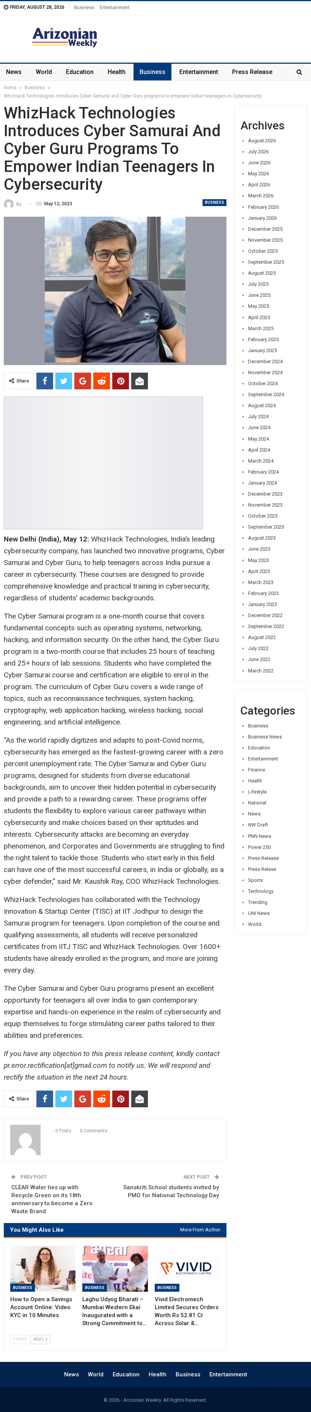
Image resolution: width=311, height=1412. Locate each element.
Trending (257, 902)
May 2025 (258, 306)
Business (84, 7)
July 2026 (258, 151)
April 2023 (259, 571)
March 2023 (260, 582)
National (257, 803)
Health (117, 72)
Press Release (252, 72)
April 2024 (259, 450)
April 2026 (259, 184)
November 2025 (265, 240)
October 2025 (263, 251)
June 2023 (259, 549)
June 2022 (259, 659)
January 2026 (262, 218)
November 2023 (265, 505)
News (14, 72)
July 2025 (258, 284)
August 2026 (262, 140)
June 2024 (259, 427)
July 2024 (258, 416)
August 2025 (262, 273)
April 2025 (259, 317)
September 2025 (266, 262)
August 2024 (262, 405)
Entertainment (115, 7)
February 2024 (263, 472)
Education (80, 72)
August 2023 (262, 538)
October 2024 (263, 383)
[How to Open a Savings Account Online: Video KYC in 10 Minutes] (42, 1269)
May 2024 (258, 439)
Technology (260, 891)
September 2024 (266, 394)
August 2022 (262, 637)
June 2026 (259, 162)
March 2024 (260, 461)
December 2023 (265, 494)
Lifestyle (257, 792)
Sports (255, 880)
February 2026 (263, 207)
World (44, 72)
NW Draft (258, 825)
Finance (256, 770)
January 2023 (262, 604)
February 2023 (263, 593)
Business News (265, 737)
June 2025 (259, 295)
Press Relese (262, 869)
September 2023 (266, 527)
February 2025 (263, 339)
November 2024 (265, 372)
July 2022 (258, 648)
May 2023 (258, 560)
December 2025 (265, 229)
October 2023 (263, 516)
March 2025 (260, 328)
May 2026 (258, 173)
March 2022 (260, 671)
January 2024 (262, 483)
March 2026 (260, 195)
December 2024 (265, 361)
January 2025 (262, 350)
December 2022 (265, 615)
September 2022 (266, 626)
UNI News (259, 913)
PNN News (259, 836)
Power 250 (259, 847)
